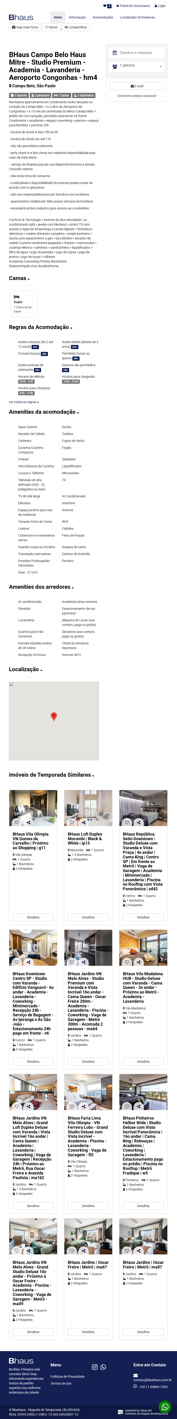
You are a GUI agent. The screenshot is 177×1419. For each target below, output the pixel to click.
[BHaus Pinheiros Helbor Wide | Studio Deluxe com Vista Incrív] (143, 1092)
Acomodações (103, 17)
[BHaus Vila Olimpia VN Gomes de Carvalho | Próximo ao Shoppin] (33, 808)
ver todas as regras (23, 402)
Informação (77, 17)
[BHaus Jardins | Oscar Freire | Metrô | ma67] (88, 1236)
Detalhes (33, 917)
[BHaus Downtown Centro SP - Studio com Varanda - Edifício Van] (33, 948)
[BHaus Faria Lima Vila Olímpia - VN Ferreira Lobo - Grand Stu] (88, 1092)
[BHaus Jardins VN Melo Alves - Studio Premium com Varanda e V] (88, 948)
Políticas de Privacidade (67, 1376)
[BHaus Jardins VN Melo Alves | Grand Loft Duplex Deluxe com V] (33, 1092)
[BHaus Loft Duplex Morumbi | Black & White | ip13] (88, 808)
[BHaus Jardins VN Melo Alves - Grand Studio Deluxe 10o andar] (33, 1236)
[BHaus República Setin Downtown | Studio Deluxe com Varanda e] (143, 808)
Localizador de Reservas (137, 17)
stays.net (146, 1410)
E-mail (138, 86)
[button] (54, 278)
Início (58, 17)
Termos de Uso (60, 1383)
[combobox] (142, 66)
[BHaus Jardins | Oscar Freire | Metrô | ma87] (143, 1236)
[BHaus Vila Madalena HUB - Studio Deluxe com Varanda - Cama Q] (143, 948)
